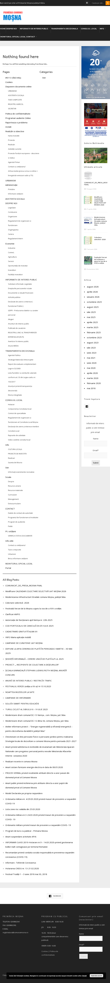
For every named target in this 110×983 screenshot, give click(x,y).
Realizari (11, 458)
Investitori (12, 270)
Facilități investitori (15, 274)
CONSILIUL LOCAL (89, 29)
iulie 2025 (91, 312)
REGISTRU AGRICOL (15, 104)
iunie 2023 (91, 352)
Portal (8, 568)
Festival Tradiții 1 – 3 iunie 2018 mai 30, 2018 (26, 874)
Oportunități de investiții (18, 265)
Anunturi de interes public (18, 323)
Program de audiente (16, 522)
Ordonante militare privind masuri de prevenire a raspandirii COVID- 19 (38, 825)
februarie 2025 (94, 332)
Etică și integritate (15, 395)
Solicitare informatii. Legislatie (20, 284)
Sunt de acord (96, 975)
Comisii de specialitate (17, 413)
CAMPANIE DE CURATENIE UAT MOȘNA (24, 643)
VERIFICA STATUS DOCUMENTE (20, 536)
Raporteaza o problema (16, 122)
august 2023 (93, 342)
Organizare (12, 216)
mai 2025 (91, 317)
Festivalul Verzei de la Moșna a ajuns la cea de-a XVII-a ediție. (33, 608)
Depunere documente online (18, 86)
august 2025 (93, 307)
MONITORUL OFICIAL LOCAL (13, 37)
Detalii (84, 976)
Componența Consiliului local (19, 409)
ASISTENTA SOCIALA (16, 95)
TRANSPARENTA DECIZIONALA (64, 29)
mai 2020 (91, 368)
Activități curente (14, 149)
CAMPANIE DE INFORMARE (18, 697)
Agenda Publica (14, 355)
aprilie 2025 (92, 322)
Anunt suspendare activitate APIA (20, 836)
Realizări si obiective (14, 131)
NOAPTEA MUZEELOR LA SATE (19, 692)
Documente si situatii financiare (20, 293)
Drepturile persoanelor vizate (20, 288)
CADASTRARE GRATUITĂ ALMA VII (21, 631)
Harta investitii (13, 136)
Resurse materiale (15, 490)
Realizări (11, 144)
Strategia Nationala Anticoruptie (20, 359)
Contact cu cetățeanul (16, 166)
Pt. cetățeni (10, 531)
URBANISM (12, 91)
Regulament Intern (15, 238)
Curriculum (12, 495)
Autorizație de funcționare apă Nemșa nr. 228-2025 (28, 620)
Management (13, 499)
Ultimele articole (93, 167)
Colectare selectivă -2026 (17, 602)
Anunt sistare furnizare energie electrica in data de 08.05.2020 (34, 767)
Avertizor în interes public (18, 341)
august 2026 (93, 286)
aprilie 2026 (92, 291)
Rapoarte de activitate (16, 435)
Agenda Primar (14, 162)
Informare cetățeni (15, 194)
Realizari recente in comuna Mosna (21, 761)
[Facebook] (87, 3)
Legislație (12, 207)
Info (7, 444)
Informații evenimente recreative (21, 472)
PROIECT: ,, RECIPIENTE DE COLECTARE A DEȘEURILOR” (32, 664)
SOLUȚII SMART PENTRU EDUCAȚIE (22, 703)
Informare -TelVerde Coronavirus (20, 862)
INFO (102, 29)
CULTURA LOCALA (15, 449)
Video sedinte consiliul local (19, 440)
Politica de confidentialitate (17, 113)
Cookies (9, 82)
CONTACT (30, 37)
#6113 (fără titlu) (13, 77)
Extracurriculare (14, 503)
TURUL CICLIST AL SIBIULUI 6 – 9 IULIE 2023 (26, 709)
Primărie (11, 189)
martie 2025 (92, 327)
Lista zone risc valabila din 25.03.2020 (22, 809)
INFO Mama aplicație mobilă (18, 637)
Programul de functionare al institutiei (23, 517)
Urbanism (12, 554)
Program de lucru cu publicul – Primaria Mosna (26, 831)
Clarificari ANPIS (12, 614)
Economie (9, 243)
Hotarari (11, 404)
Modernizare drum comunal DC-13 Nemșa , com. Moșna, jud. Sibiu (35, 715)
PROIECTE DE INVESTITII (17, 453)
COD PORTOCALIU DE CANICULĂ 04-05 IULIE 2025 (29, 625)
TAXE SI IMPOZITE (15, 100)
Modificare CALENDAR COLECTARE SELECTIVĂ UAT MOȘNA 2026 (35, 591)
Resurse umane (14, 486)
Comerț (11, 252)
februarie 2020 (94, 383)
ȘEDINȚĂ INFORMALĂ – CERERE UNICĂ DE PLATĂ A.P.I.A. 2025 (34, 659)
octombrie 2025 (94, 302)
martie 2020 (92, 378)
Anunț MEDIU (13, 346)
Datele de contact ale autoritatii (20, 513)
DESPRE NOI (11, 29)
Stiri (7, 467)
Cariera (11, 234)
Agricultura (12, 257)
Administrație (11, 185)
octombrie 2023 (94, 337)
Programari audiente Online (18, 118)
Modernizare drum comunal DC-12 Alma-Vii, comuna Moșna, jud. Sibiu (37, 720)
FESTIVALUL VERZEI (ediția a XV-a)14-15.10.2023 (28, 686)
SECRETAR (12, 108)
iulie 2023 (91, 347)
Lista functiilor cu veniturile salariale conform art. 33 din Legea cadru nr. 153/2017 (22, 377)
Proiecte (11, 140)
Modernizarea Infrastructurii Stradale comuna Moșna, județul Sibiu (35, 597)
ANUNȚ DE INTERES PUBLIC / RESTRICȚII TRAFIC (28, 680)
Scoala (8, 477)
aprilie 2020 (92, 373)
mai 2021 (91, 357)
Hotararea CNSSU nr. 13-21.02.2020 (22, 868)
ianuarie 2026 (93, 296)
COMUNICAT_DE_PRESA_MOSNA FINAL (23, 585)
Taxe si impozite (14, 549)
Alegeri (11, 319)
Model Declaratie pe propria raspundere (24, 793)
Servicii (11, 261)
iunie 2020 (91, 363)
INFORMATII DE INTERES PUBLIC (34, 29)
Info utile (9, 541)
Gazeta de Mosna (15, 462)
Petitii (10, 526)
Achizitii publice (14, 297)
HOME (3, 29)
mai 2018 (91, 388)
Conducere (12, 212)
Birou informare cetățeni (18, 558)
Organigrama (13, 230)
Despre (11, 481)
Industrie (11, 248)
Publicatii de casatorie (16, 328)
